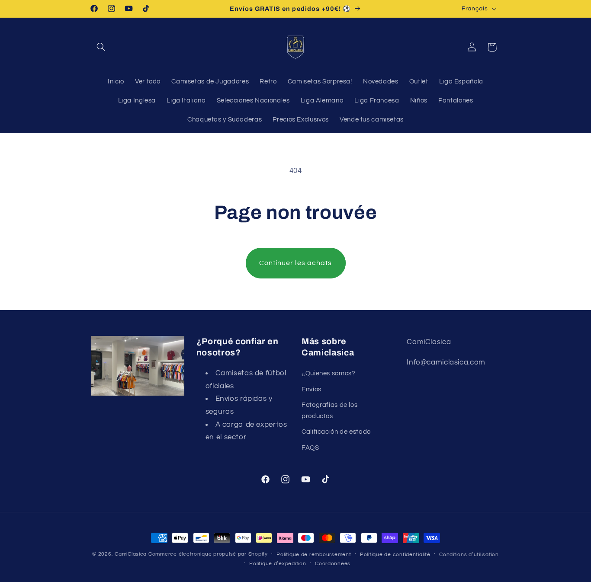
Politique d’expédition (277, 563)
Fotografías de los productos (329, 410)
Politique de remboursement (313, 554)
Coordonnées (332, 563)
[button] (101, 47)
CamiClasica (131, 554)
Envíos (311, 389)
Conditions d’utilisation (469, 554)
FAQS (310, 447)
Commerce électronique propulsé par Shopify (208, 554)
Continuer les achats (295, 262)
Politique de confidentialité (395, 554)
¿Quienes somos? (328, 373)
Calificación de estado (336, 432)
